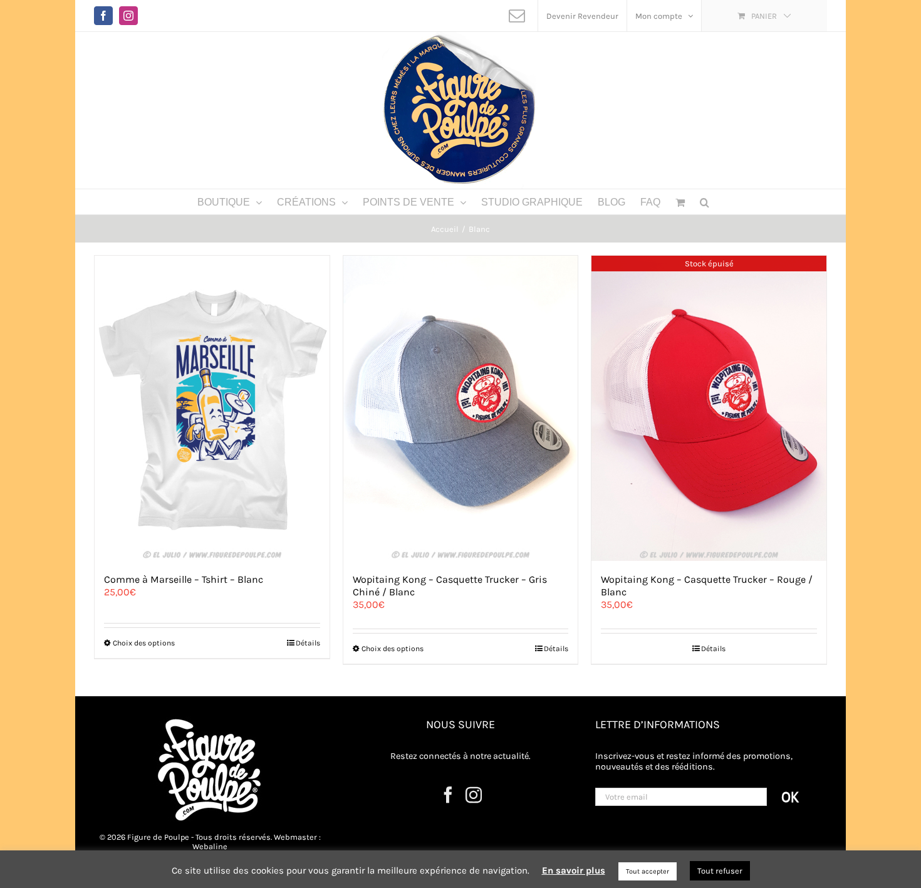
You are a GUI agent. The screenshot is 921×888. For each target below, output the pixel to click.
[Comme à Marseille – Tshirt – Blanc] (212, 408)
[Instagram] (474, 794)
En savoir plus (573, 870)
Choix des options (144, 643)
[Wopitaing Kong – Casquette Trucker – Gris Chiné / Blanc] (460, 408)
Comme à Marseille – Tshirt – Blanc (183, 579)
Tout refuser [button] (719, 870)
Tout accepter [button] (647, 871)
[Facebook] (448, 794)
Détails (308, 643)
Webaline (209, 846)
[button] (704, 201)
